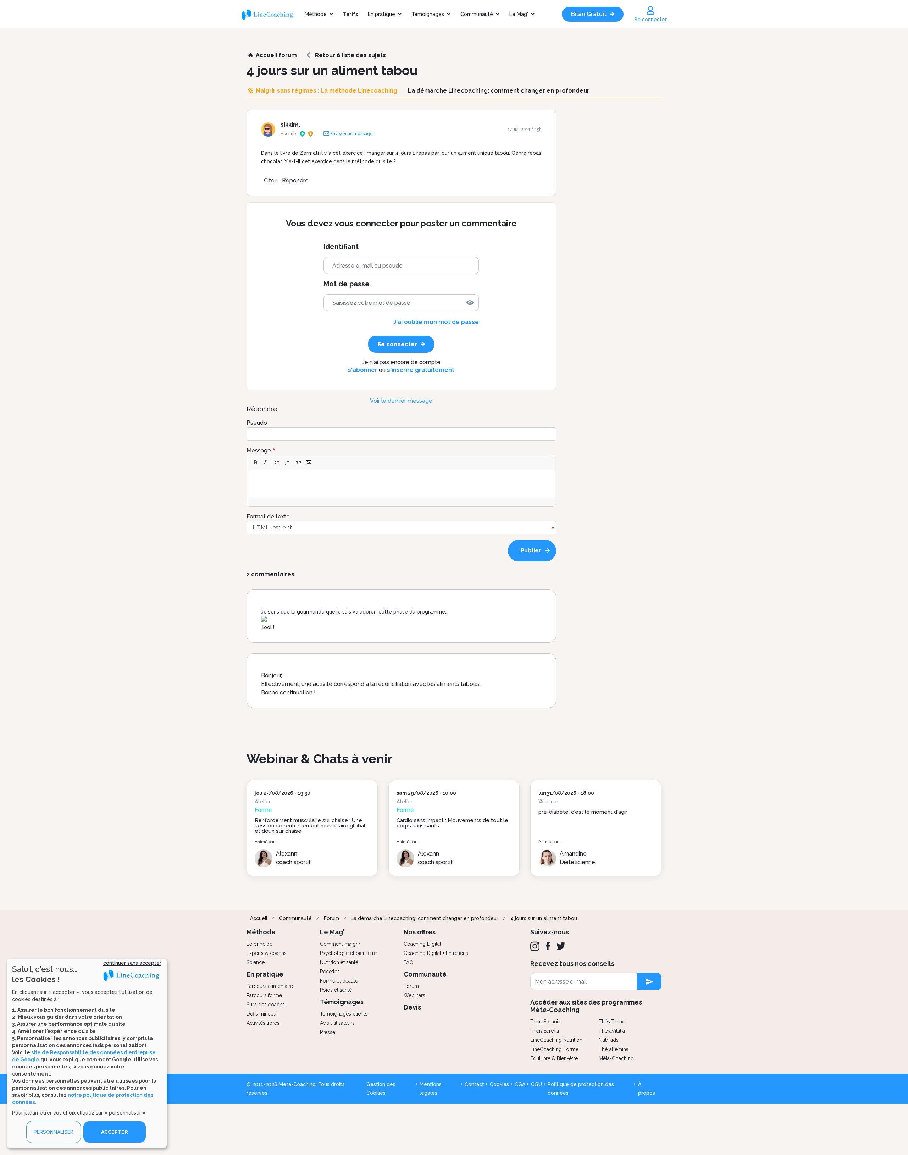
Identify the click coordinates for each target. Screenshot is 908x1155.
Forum (331, 918)
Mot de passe (346, 284)
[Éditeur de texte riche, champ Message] (401, 483)
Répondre (295, 180)
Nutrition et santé (339, 962)
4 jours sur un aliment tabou (543, 918)
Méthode (316, 14)
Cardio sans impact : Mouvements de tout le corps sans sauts (452, 823)
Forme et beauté (339, 981)
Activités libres (263, 1023)
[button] (255, 462)
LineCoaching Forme (554, 1049)
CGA (520, 1084)
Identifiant (341, 247)
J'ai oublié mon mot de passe (436, 322)
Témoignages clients (343, 1014)
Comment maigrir (340, 944)
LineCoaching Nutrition (556, 1040)
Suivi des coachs (266, 1004)
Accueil (258, 918)
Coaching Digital (422, 944)
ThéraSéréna (544, 1031)
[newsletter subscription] (649, 981)
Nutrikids (609, 1040)
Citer (270, 180)
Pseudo (257, 422)
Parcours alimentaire (270, 986)
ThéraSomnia (545, 1021)
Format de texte (268, 516)
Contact (474, 1084)
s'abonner (362, 370)
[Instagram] (534, 946)
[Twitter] (560, 946)
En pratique (381, 14)
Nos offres (420, 932)
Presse (327, 1032)
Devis (412, 1007)
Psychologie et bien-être (348, 953)
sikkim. (290, 124)
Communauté (476, 14)
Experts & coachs (267, 953)
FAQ (408, 962)
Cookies (499, 1084)
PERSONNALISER (53, 1132)
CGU (536, 1084)
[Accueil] (270, 14)
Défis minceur (262, 1014)
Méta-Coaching (616, 1058)
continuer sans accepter (132, 963)
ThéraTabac (612, 1021)
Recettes (330, 971)
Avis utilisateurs (337, 1023)
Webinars (414, 995)
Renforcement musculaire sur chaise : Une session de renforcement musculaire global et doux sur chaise (310, 825)
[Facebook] (547, 946)
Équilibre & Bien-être (554, 1058)
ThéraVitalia (612, 1031)
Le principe (259, 944)
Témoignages (427, 14)
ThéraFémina (614, 1049)
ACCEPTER (114, 1132)
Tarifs (350, 14)
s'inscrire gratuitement (420, 370)
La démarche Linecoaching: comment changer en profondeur (424, 918)
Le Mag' (518, 14)
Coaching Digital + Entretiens (436, 953)
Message (259, 450)
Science (256, 962)
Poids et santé (336, 990)
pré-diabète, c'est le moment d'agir (582, 812)
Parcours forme (264, 995)
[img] (470, 302)
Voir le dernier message (401, 400)
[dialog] (87, 1053)
